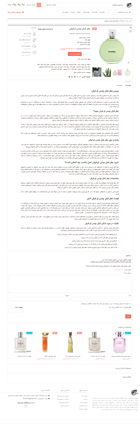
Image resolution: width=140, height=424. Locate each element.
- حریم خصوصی (83, 406)
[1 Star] (52, 29)
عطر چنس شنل (82, 59)
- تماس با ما (85, 396)
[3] (49, 29)
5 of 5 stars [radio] (115, 270)
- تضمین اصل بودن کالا (63, 396)
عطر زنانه (72, 67)
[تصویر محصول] (119, 342)
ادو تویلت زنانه (82, 64)
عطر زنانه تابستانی (56, 69)
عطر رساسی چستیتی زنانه (72, 356)
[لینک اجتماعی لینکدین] (72, 76)
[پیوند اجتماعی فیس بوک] (80, 76)
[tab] (128, 84)
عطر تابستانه (72, 64)
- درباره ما (85, 399)
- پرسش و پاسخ (65, 406)
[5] (46, 29)
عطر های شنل (25, 116)
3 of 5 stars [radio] (118, 270)
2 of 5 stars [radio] (120, 270)
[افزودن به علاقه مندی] (130, 31)
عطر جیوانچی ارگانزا (50, 356)
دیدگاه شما (127, 273)
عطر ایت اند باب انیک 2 (98, 356)
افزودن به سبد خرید (75, 54)
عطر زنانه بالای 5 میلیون (46, 67)
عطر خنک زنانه (45, 64)
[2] (51, 29)
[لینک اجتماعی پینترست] (74, 76)
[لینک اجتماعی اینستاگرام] (25, 405)
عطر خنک (65, 64)
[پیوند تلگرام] (69, 76)
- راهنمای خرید (84, 402)
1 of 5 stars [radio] (121, 270)
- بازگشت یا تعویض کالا (63, 399)
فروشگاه (122, 21)
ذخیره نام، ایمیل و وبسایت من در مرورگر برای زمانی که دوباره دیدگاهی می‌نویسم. (105, 303)
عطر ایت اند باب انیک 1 (24, 356)
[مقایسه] (131, 27)
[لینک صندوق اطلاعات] (23, 34)
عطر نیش (128, 21)
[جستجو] (39, 5)
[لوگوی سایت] (129, 5)
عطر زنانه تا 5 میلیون (84, 69)
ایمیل (67, 295)
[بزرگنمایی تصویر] (128, 62)
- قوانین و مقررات (83, 409)
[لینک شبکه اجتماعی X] (77, 76)
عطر (112, 147)
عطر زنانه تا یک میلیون (70, 69)
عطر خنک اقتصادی (55, 64)
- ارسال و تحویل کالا (64, 402)
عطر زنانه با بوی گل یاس (61, 67)
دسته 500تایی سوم (79, 72)
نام (129, 295)
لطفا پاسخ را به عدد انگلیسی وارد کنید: (119, 307)
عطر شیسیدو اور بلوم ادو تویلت (120, 356)
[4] (47, 29)
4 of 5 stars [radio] (117, 270)
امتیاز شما (127, 270)
